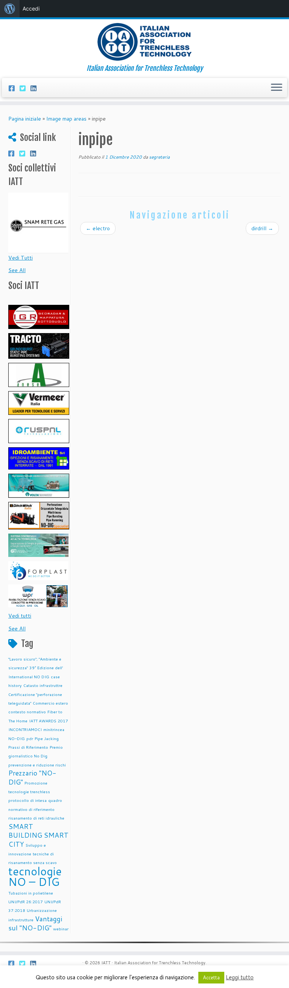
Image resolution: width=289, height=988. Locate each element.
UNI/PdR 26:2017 (25, 901)
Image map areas (66, 118)
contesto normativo (27, 711)
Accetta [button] (211, 977)
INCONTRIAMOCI (25, 729)
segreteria (159, 157)
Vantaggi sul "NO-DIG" (35, 923)
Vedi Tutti (20, 258)
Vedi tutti (19, 615)
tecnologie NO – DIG (35, 876)
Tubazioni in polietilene (30, 893)
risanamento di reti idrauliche (36, 818)
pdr (29, 738)
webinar (60, 928)
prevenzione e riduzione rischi (37, 765)
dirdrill (262, 228)
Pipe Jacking (47, 738)
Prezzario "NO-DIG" (32, 777)
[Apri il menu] (276, 87)
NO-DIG (16, 738)
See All (17, 270)
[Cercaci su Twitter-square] (25, 88)
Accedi (31, 8)
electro (98, 228)
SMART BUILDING (25, 831)
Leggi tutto (240, 977)
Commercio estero (50, 703)
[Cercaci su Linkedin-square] (35, 88)
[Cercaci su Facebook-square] (14, 88)
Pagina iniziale (24, 118)
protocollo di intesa (27, 800)
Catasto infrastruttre (42, 685)
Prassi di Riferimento (28, 747)
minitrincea (53, 729)
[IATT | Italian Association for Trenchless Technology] (144, 42)
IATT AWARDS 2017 (48, 720)
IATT (106, 963)
